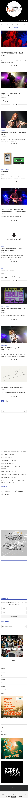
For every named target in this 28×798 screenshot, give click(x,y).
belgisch (3, 686)
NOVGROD (4, 172)
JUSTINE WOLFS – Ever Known (8, 460)
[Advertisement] (14, 429)
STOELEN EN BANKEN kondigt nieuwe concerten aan (13, 451)
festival (3, 679)
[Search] (26, 20)
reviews (3, 672)
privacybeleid (4, 731)
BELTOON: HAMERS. (7, 271)
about (2, 693)
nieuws (3, 668)
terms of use (4, 734)
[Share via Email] (16, 65)
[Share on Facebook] (13, 65)
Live (2, 675)
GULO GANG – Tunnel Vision (8, 454)
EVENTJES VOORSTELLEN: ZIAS (9, 471)
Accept (13, 796)
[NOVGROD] (14, 158)
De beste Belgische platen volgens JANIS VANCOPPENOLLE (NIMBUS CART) (12, 53)
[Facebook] (19, 20)
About (2, 727)
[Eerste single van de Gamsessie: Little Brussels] (14, 295)
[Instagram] (22, 20)
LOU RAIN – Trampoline (6, 457)
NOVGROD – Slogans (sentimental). (12, 387)
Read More (19, 796)
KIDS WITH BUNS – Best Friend (8, 477)
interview (3, 682)
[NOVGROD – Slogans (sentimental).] (14, 374)
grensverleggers (5, 689)
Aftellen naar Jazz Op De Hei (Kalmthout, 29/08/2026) (13, 474)
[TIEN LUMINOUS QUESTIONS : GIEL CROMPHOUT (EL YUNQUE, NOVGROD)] (14, 196)
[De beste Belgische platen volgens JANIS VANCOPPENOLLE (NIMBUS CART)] (14, 39)
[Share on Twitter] (14, 65)
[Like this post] (11, 65)
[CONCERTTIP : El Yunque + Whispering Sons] (14, 119)
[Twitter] (21, 20)
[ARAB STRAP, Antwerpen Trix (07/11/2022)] (14, 80)
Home (2, 24)
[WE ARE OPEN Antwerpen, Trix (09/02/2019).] (14, 334)
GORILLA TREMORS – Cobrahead (9, 463)
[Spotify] (24, 20)
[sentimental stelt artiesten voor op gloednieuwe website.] (14, 235)
